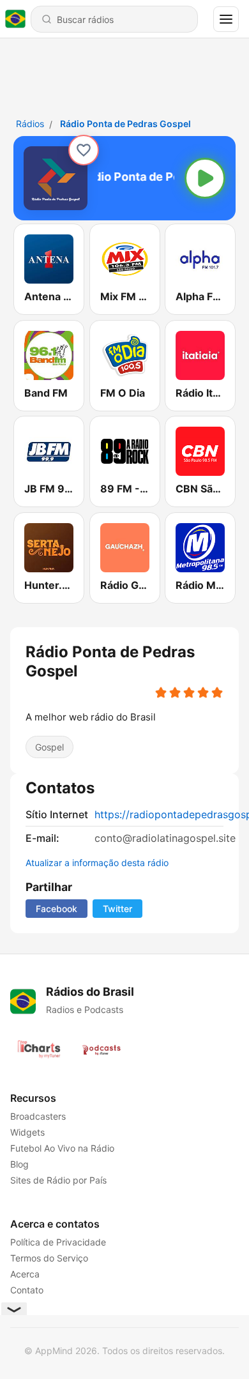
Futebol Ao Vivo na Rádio (62, 1148)
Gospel (49, 747)
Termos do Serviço (49, 1258)
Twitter (117, 908)
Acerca (25, 1274)
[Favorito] (83, 150)
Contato (26, 1289)
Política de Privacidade (58, 1242)
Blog (19, 1164)
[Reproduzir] (205, 178)
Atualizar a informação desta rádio (97, 862)
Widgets (27, 1132)
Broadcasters (38, 1116)
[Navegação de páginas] (226, 19)
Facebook (56, 908)
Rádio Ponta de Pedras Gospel (125, 123)
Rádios (30, 123)
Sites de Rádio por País (58, 1180)
